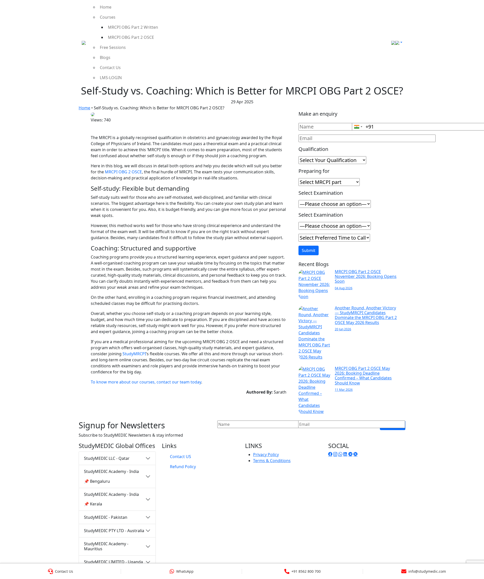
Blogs (105, 57)
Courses (107, 17)
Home (105, 7)
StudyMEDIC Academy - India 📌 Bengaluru (111, 476)
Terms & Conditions (272, 460)
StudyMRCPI (134, 354)
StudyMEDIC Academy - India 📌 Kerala (111, 499)
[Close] (474, 11)
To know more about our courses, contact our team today (146, 382)
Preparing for (313, 171)
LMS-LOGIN (111, 77)
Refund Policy (183, 466)
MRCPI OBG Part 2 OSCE (131, 37)
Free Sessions (113, 47)
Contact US (180, 456)
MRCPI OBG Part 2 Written (133, 27)
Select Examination (320, 193)
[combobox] (358, 126)
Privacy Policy (266, 454)
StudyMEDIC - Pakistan (105, 517)
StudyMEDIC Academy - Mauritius (106, 546)
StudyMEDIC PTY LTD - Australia (114, 530)
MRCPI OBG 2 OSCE (123, 172)
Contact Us (110, 67)
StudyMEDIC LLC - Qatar (107, 458)
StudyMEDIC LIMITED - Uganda (113, 562)
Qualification (313, 149)
